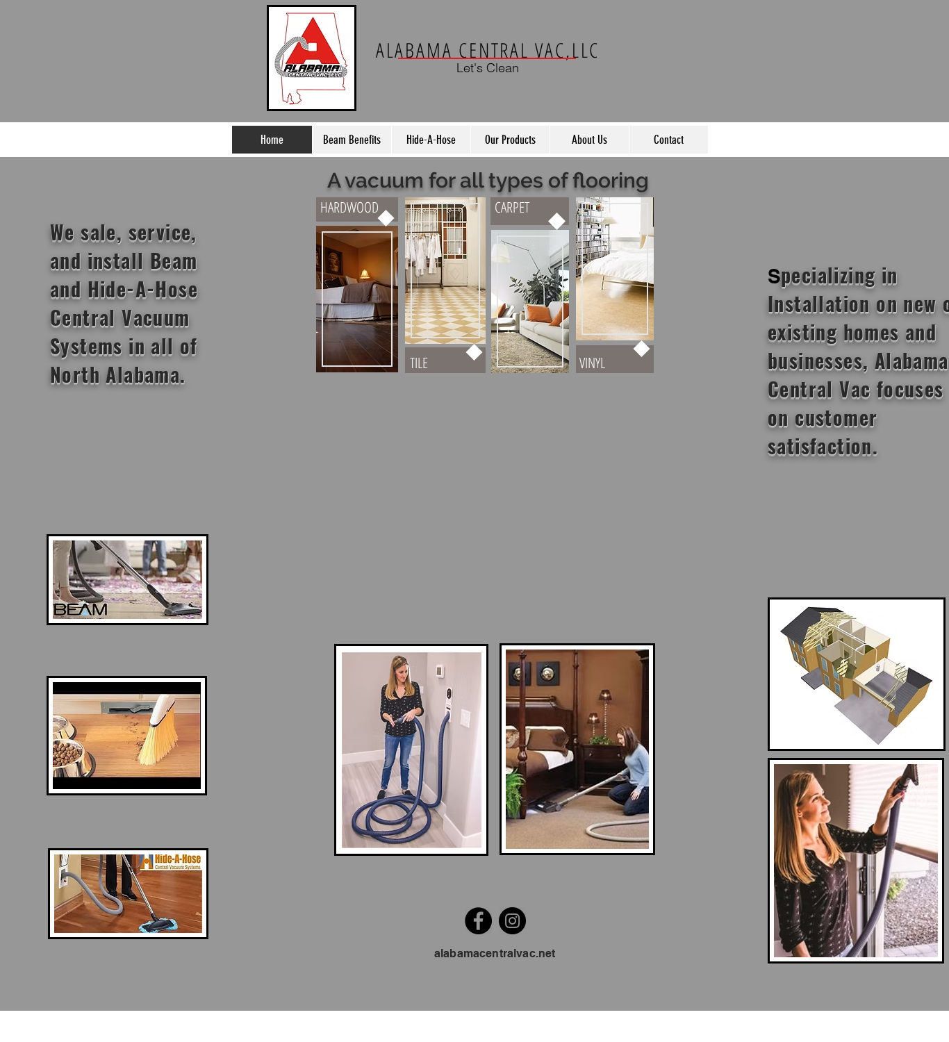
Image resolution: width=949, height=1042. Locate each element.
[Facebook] (478, 920)
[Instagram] (512, 920)
